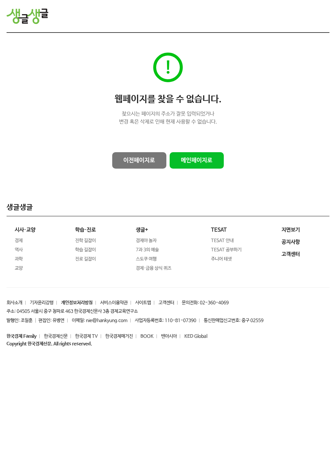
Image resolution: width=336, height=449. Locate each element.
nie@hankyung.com (106, 320)
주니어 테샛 (221, 259)
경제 (19, 240)
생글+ (142, 230)
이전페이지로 (139, 160)
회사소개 (14, 302)
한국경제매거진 (119, 336)
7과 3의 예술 (147, 249)
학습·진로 (85, 230)
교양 (19, 268)
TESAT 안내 (222, 240)
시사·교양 (25, 230)
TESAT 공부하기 (226, 249)
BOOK (147, 336)
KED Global (195, 336)
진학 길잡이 (85, 240)
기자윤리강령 (41, 302)
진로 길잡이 (85, 259)
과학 (19, 259)
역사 (19, 249)
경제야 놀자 (146, 240)
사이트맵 (143, 302)
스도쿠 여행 (146, 259)
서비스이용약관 (114, 302)
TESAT (219, 230)
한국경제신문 (56, 336)
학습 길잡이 (85, 249)
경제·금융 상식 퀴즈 (153, 268)
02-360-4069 (214, 302)
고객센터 (166, 302)
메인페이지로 (196, 160)
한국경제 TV (86, 336)
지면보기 (291, 230)
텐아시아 (169, 336)
